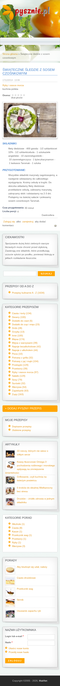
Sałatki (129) (18, 376)
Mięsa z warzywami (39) (25, 343)
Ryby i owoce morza (13, 85)
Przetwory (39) (20, 368)
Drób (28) (17, 328)
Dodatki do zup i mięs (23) (26, 324)
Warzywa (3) (18, 546)
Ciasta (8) (17, 528)
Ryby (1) (16, 542)
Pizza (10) (17, 353)
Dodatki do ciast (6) (22, 320)
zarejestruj (27, 221)
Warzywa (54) (19, 387)
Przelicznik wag (25, 589)
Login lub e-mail (14, 636)
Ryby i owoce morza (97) (25, 372)
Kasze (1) (17, 531)
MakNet (43, 680)
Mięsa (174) (18, 339)
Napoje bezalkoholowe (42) (26, 346)
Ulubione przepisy (21, 430)
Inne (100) (17, 335)
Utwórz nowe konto (19, 648)
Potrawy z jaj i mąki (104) (25, 361)
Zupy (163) (18, 394)
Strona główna (10, 54)
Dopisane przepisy (22, 426)
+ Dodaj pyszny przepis (23, 408)
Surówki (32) (18, 383)
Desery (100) (19, 317)
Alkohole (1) (18, 524)
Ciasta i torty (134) (22, 313)
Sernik (20, 600)
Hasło (8, 642)
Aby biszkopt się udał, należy (32, 567)
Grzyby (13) (18, 331)
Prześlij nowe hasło (19, 652)
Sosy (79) (17, 379)
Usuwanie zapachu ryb (29, 611)
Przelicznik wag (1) (22, 535)
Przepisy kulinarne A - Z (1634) (28, 292)
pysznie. (32, 10)
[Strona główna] (8, 19)
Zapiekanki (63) (20, 390)
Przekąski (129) (20, 365)
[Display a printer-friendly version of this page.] (55, 225)
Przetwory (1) (19, 538)
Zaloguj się (9, 221)
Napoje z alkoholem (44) (25, 350)
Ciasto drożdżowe (26, 578)
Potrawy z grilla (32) (22, 357)
